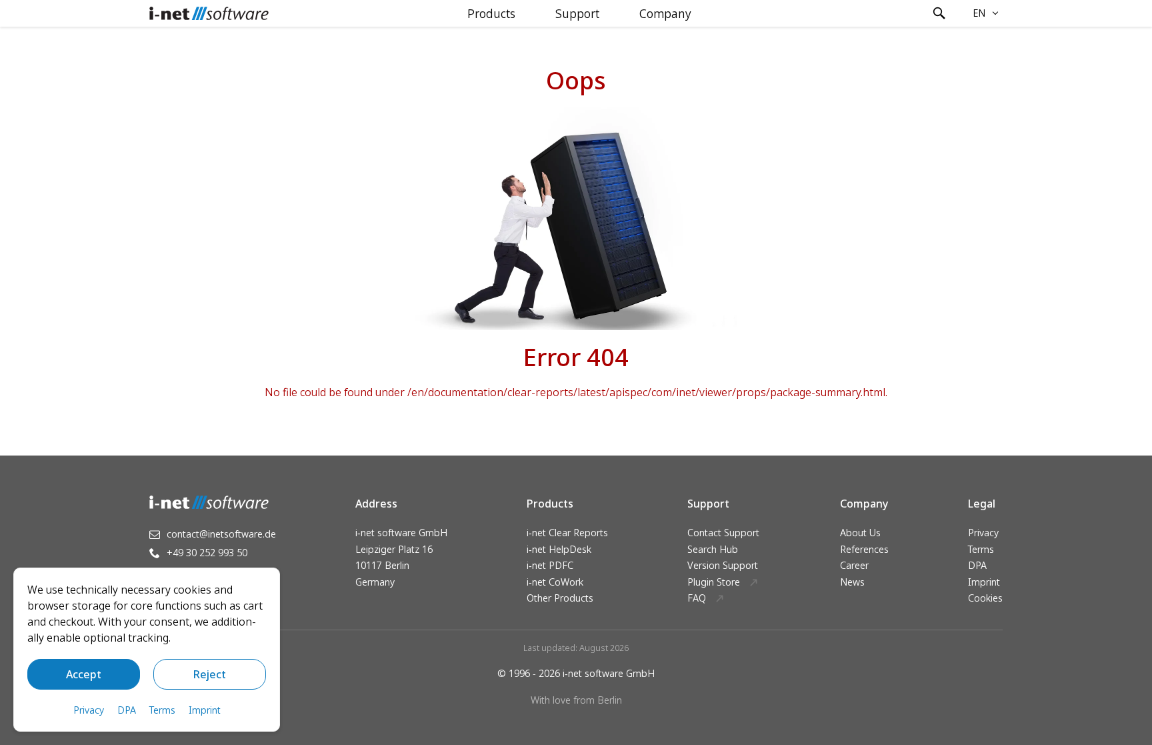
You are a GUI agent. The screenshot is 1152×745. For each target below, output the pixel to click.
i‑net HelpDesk (559, 549)
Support (577, 13)
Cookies (985, 598)
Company (665, 13)
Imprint (984, 582)
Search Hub (712, 549)
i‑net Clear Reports (567, 532)
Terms (981, 549)
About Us (860, 532)
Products (491, 13)
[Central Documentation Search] (939, 13)
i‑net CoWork (555, 582)
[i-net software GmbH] (209, 13)
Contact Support (723, 532)
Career (854, 565)
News (852, 582)
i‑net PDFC (550, 565)
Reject (209, 674)
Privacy (983, 532)
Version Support (722, 565)
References (864, 549)
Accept (83, 674)
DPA (977, 565)
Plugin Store (713, 582)
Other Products (560, 598)
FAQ (696, 598)
